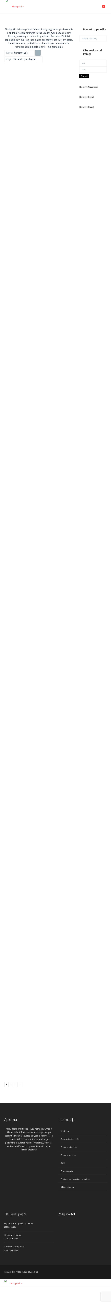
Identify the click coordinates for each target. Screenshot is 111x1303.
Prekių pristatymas (69, 1147)
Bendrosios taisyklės (70, 1139)
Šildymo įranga (67, 1187)
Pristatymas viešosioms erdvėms (75, 1179)
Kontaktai (65, 1131)
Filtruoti (84, 76)
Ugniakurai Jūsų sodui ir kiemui (18, 1223)
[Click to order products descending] (38, 52)
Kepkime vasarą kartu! (14, 1246)
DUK (63, 1163)
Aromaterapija (67, 1171)
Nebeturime (28, 271)
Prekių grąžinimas (68, 1155)
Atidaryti (44, 278)
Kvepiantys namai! (12, 1235)
